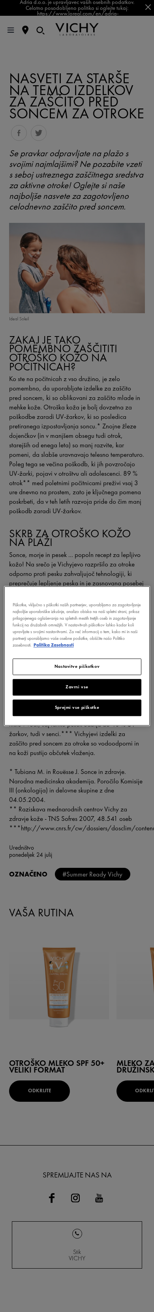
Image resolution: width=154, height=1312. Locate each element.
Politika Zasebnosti (54, 645)
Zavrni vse (77, 687)
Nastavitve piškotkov (77, 666)
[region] (77, 656)
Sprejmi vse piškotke (77, 707)
